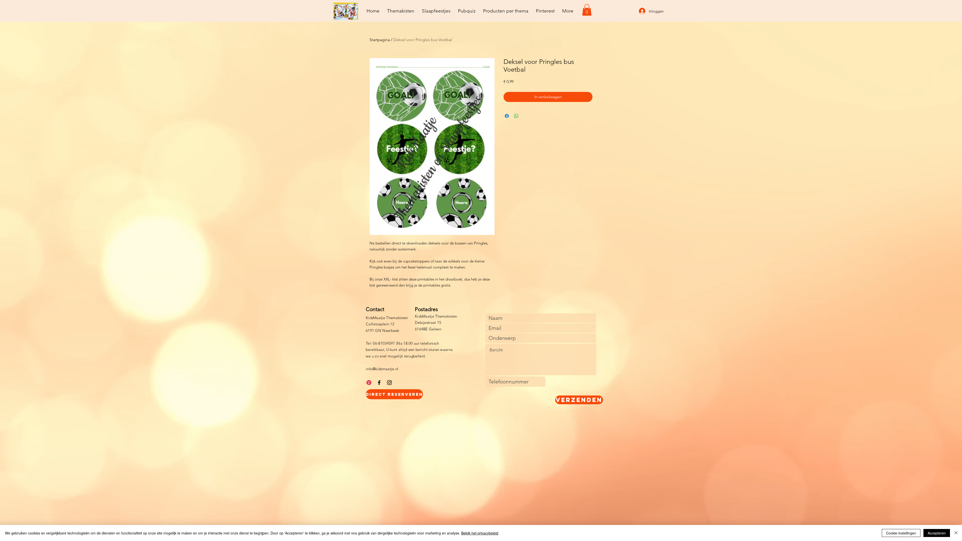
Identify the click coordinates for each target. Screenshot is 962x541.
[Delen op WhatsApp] (516, 116)
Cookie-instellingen (901, 532)
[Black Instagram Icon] (389, 382)
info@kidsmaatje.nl (382, 368)
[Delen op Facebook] (507, 116)
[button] (587, 10)
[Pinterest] (369, 382)
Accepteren (937, 532)
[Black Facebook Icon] (379, 382)
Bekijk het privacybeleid (479, 532)
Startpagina (380, 39)
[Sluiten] (956, 533)
